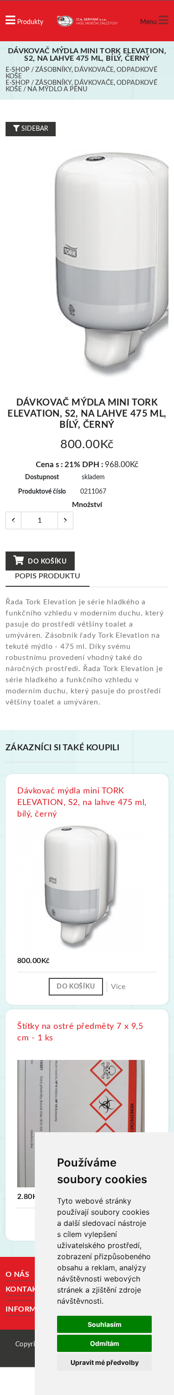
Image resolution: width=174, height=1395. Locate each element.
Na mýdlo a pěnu (57, 89)
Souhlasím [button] (105, 1324)
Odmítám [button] (104, 1343)
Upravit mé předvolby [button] (105, 1362)
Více (118, 986)
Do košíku (46, 561)
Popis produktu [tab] (47, 576)
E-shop (18, 70)
